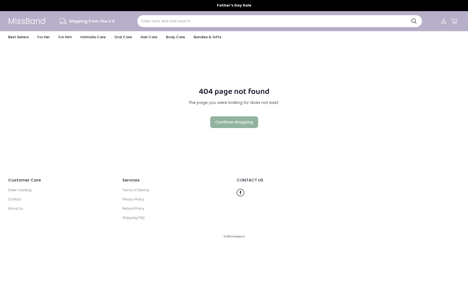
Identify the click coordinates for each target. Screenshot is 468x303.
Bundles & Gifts (207, 37)
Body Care (175, 37)
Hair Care (149, 37)
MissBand (238, 236)
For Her (43, 37)
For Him (65, 37)
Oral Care (123, 37)
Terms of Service (135, 190)
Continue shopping (234, 122)
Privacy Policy (133, 199)
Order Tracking (19, 190)
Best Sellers (18, 37)
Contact (14, 199)
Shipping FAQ (133, 217)
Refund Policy (133, 208)
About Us (15, 208)
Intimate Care (93, 37)
